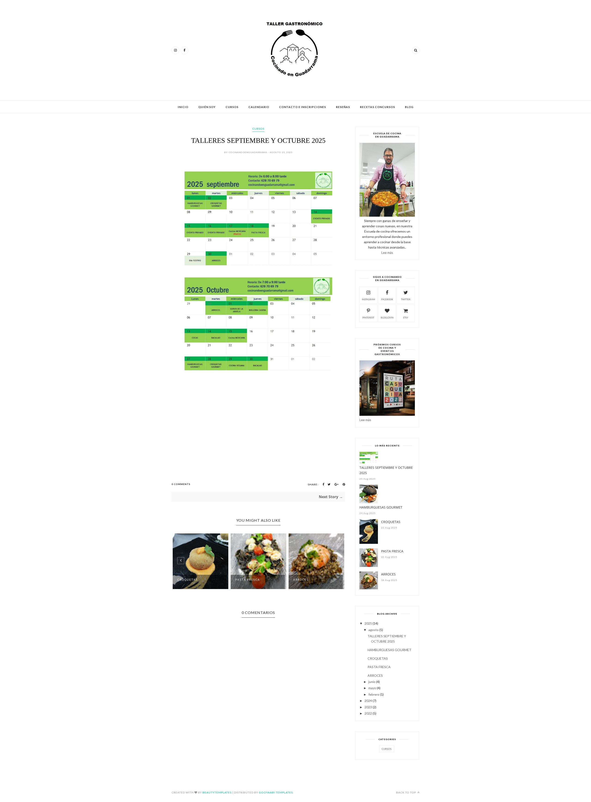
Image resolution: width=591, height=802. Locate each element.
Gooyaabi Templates (276, 792)
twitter (405, 299)
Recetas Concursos (377, 107)
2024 (368, 701)
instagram (368, 299)
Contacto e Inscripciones (302, 107)
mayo (372, 688)
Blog (409, 107)
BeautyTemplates (217, 792)
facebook (387, 299)
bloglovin (387, 317)
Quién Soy (207, 107)
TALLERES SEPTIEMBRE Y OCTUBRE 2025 (386, 470)
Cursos (232, 107)
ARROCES (301, 580)
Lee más (387, 252)
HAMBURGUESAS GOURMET (380, 507)
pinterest (368, 317)
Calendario (258, 107)
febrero (373, 694)
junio (371, 682)
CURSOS (258, 128)
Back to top (406, 792)
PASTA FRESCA (247, 580)
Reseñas (343, 107)
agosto (373, 630)
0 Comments (181, 484)
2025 (368, 623)
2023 (368, 707)
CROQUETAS (187, 580)
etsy (405, 317)
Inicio (183, 107)
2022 (368, 713)
